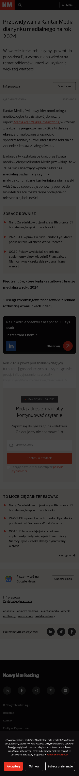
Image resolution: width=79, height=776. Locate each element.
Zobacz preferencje (60, 766)
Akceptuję (13, 766)
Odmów (34, 766)
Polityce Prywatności (57, 755)
